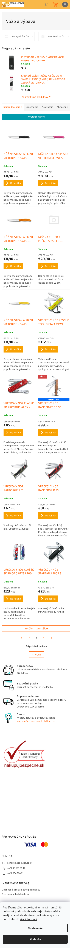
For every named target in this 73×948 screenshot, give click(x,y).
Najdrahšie (47, 107)
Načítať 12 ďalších (36, 628)
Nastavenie (35, 928)
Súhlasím (35, 939)
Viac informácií (28, 919)
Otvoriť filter (36, 117)
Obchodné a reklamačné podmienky (21, 890)
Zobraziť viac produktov (35, 96)
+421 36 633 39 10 (16, 868)
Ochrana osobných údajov (15, 894)
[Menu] (65, 4)
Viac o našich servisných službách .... (36, 721)
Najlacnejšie (32, 107)
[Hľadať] (46, 4)
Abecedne (62, 107)
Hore (38, 654)
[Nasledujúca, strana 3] (44, 638)
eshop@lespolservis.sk (19, 863)
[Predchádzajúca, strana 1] (29, 638)
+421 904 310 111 (16, 873)
